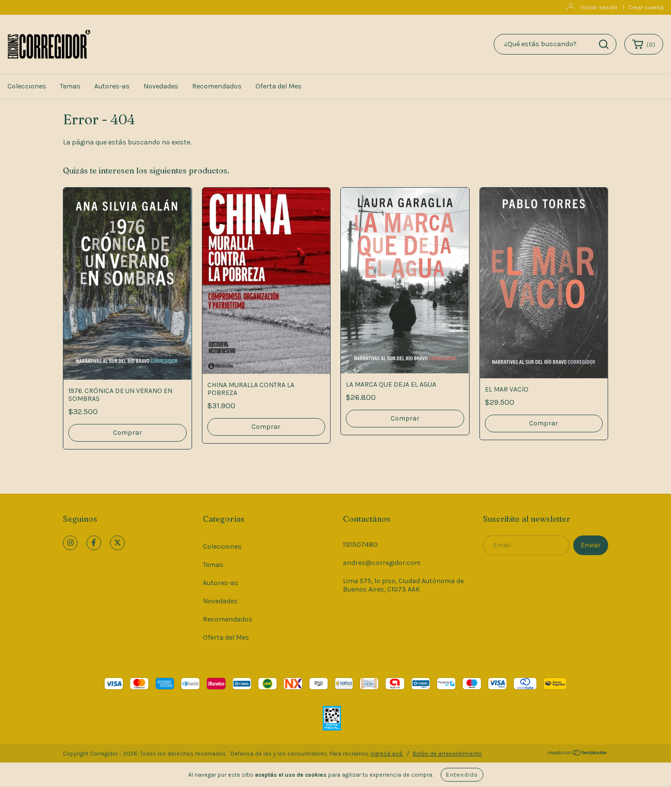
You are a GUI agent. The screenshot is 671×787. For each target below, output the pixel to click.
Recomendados (217, 86)
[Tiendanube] (577, 754)
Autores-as (112, 86)
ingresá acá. (386, 753)
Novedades (160, 86)
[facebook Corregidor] (93, 542)
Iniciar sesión (599, 7)
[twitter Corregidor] (117, 542)
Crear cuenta (646, 7)
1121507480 (360, 544)
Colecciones (26, 86)
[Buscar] (604, 44)
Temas (70, 86)
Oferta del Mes (278, 86)
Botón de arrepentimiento (447, 753)
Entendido (462, 774)
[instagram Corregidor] (70, 542)
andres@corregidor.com (381, 563)
